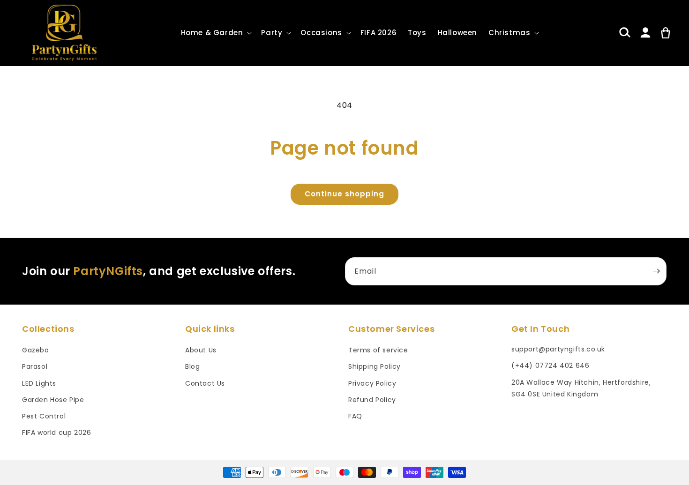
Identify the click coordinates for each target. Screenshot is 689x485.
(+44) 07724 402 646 (550, 365)
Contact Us (205, 383)
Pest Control (44, 416)
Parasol (34, 366)
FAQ (355, 416)
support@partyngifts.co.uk (558, 349)
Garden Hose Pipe (53, 399)
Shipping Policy (374, 366)
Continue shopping (344, 194)
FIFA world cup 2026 (56, 432)
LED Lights (39, 383)
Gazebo (35, 350)
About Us (201, 350)
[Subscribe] (656, 271)
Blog (192, 366)
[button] (215, 32)
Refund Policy (372, 399)
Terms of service (378, 350)
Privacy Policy (372, 383)
